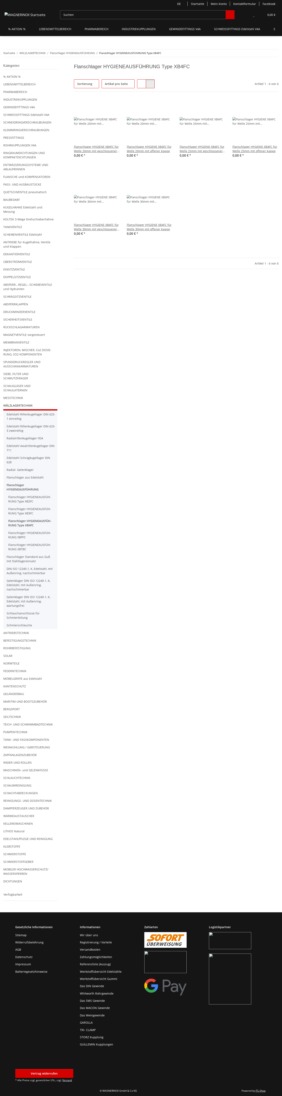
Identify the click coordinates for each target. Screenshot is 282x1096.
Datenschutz (24, 957)
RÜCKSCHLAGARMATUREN (21, 327)
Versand (67, 1080)
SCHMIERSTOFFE (14, 854)
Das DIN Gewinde (92, 986)
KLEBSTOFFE (11, 846)
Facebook (269, 4)
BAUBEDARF (11, 200)
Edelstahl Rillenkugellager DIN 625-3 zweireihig (31, 428)
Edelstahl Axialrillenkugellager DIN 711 (31, 448)
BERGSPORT (11, 709)
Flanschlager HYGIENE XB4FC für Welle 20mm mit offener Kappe (149, 149)
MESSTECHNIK (13, 398)
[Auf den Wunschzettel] (113, 105)
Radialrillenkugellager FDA (25, 438)
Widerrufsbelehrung (29, 942)
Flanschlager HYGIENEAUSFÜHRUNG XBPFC (29, 535)
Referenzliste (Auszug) (95, 964)
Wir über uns (89, 935)
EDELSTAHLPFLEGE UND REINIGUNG (28, 839)
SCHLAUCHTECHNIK (16, 778)
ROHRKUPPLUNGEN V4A (19, 145)
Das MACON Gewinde (95, 1008)
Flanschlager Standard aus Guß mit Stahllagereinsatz (28, 559)
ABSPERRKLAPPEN (15, 304)
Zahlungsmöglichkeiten (96, 957)
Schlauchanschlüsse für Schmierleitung (23, 615)
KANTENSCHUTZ (14, 686)
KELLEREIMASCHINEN (18, 824)
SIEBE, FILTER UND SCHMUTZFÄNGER (15, 376)
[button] (245, 15)
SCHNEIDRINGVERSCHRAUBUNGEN (27, 122)
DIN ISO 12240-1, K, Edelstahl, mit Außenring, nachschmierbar (30, 571)
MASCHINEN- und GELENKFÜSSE (25, 770)
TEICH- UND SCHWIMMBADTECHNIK (28, 724)
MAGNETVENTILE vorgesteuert (24, 335)
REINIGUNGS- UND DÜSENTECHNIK (27, 801)
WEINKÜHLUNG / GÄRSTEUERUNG (26, 747)
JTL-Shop (260, 1090)
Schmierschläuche (19, 625)
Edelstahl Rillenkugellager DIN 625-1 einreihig (31, 416)
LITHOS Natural (14, 831)
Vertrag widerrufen (44, 1073)
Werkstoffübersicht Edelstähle (101, 972)
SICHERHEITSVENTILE (17, 319)
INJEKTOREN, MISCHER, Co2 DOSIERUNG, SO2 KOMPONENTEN (27, 352)
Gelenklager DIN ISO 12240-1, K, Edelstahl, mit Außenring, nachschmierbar (28, 585)
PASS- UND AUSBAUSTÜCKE (22, 184)
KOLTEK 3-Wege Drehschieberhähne (28, 219)
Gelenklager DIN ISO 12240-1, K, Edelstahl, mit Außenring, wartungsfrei (28, 601)
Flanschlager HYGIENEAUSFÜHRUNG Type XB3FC (29, 511)
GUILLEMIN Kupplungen (96, 1044)
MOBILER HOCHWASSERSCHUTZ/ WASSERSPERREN (25, 871)
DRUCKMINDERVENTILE (19, 312)
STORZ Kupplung (91, 1037)
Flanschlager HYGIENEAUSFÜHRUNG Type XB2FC (29, 499)
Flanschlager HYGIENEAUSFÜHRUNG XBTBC (29, 547)
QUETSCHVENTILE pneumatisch (25, 192)
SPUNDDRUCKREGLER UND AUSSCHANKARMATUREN (21, 364)
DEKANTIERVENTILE (16, 254)
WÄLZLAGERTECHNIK (18, 405)
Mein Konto (219, 4)
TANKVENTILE (12, 227)
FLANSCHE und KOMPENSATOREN (26, 177)
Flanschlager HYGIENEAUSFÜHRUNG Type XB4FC (29, 523)
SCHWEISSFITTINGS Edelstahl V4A (26, 115)
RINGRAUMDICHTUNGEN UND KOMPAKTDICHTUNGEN (24, 155)
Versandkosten (90, 949)
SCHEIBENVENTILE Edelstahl (22, 234)
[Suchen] (230, 14)
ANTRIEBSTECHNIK (16, 633)
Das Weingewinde (92, 1015)
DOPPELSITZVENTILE (17, 277)
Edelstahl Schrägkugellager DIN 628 (28, 460)
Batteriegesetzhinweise (31, 972)
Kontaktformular (244, 4)
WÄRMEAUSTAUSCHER (18, 816)
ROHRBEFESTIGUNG (17, 648)
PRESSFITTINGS (13, 138)
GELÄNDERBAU (13, 694)
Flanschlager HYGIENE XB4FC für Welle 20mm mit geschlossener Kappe (96, 149)
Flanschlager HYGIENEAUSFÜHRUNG (23, 487)
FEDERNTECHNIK (14, 671)
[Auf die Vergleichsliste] (102, 105)
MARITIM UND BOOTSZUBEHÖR (25, 701)
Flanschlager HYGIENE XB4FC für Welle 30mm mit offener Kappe (149, 227)
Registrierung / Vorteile (96, 942)
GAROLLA (86, 1022)
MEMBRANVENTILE (16, 342)
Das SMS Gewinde (92, 1001)
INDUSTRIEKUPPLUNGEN (20, 99)
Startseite (197, 4)
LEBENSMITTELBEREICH (19, 84)
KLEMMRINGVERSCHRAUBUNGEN (26, 130)
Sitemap (21, 935)
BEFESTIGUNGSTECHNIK (19, 640)
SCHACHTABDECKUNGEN (20, 793)
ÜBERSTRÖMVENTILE (17, 262)
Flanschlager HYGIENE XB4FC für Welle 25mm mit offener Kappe (254, 149)
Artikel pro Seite (116, 84)
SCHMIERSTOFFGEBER (18, 862)
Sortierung (84, 84)
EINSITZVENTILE (14, 269)
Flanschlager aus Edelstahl (25, 477)
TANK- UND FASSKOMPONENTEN (26, 740)
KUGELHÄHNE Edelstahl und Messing (22, 209)
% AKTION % (12, 77)
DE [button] (179, 4)
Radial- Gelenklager (20, 470)
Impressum (23, 964)
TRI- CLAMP (88, 1030)
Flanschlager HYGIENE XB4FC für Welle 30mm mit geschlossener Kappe (96, 227)
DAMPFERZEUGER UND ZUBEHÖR (26, 808)
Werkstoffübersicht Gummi (98, 979)
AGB (18, 949)
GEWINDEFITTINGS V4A (19, 107)
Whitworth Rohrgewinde (97, 993)
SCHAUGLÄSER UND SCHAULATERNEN (17, 388)
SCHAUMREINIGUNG (17, 785)
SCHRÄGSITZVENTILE (17, 297)
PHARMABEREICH (15, 92)
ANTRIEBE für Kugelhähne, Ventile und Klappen (26, 244)
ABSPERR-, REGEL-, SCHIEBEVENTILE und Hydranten (27, 287)
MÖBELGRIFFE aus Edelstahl (22, 679)
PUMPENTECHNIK (15, 732)
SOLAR (7, 656)
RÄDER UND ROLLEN (17, 762)
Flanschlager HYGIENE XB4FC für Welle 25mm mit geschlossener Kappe (202, 149)
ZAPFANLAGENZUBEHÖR (20, 755)
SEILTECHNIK (12, 717)
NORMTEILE (11, 663)
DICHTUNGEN (12, 881)
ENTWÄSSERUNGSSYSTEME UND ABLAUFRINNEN (25, 167)
